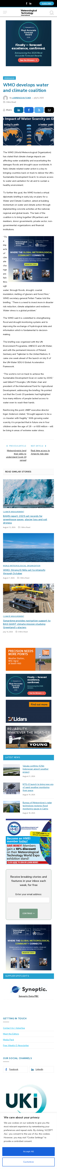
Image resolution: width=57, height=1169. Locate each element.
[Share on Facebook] (29, 110)
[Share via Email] (49, 110)
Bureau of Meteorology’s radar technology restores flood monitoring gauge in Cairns (37, 805)
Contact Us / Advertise (14, 1028)
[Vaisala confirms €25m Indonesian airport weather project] (11, 770)
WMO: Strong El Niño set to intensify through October (24, 571)
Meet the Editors (11, 1033)
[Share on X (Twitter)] (39, 110)
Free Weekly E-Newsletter (16, 1045)
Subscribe (46, 3)
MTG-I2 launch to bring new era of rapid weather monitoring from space (38, 787)
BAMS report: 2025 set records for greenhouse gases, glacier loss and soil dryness (25, 519)
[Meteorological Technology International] (28, 12)
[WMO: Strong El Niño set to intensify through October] (28, 547)
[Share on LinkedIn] (18, 110)
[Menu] (5, 12)
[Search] (51, 12)
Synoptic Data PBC (29, 996)
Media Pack (8, 1039)
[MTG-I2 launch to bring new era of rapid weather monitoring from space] (11, 788)
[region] (28, 1141)
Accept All (28, 1151)
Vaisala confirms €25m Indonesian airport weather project (35, 769)
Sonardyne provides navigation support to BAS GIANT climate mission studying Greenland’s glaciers (26, 624)
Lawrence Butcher (21, 97)
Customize (28, 1161)
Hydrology (9, 78)
